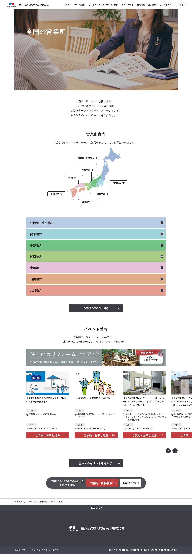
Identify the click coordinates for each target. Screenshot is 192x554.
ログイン (181, 4)
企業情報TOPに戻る (96, 308)
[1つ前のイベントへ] (168, 450)
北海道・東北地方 (42, 223)
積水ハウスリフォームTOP (25, 501)
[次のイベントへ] (175, 450)
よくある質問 (165, 4)
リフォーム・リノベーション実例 (103, 4)
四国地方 (36, 279)
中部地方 (36, 245)
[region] (96, 176)
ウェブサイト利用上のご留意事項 (45, 550)
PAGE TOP (96, 507)
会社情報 (141, 4)
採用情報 (152, 4)
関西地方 (36, 256)
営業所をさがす (130, 482)
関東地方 (36, 234)
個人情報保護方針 (21, 550)
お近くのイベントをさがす (95, 463)
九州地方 (36, 290)
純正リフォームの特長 (75, 4)
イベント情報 (127, 4)
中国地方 (36, 268)
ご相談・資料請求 (101, 483)
